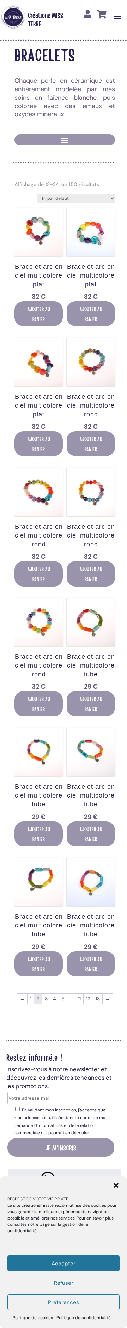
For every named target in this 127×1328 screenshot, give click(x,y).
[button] (116, 1185)
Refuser (63, 1282)
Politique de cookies (33, 1318)
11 (79, 998)
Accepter (63, 1263)
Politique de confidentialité (83, 1318)
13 (98, 998)
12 (88, 998)
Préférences (63, 1302)
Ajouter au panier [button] (39, 313)
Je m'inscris (61, 1147)
